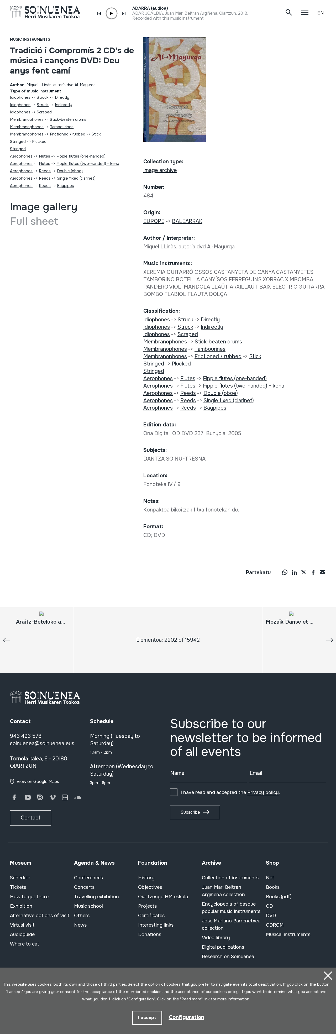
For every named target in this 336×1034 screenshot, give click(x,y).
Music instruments (30, 39)
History (146, 878)
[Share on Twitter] (303, 572)
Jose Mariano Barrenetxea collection (231, 924)
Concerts (84, 887)
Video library (216, 938)
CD (269, 906)
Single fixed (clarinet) (76, 178)
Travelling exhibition (96, 897)
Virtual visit (22, 925)
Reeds (45, 171)
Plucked (39, 141)
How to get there (29, 897)
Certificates (151, 915)
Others (82, 915)
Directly (62, 97)
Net (270, 878)
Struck (43, 97)
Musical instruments (288, 934)
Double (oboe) (70, 171)
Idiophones (20, 97)
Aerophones (21, 156)
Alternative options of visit (40, 915)
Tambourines (62, 126)
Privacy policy (263, 792)
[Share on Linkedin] (294, 572)
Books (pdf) (279, 897)
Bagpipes (65, 185)
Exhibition (21, 906)
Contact (30, 817)
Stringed (18, 141)
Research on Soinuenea (228, 956)
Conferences (88, 878)
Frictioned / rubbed (67, 134)
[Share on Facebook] (313, 572)
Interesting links (156, 925)
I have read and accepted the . (230, 792)
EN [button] (320, 13)
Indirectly (63, 104)
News (80, 925)
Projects (147, 906)
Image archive (160, 170)
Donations (149, 934)
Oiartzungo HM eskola (163, 897)
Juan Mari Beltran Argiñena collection (223, 890)
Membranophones (27, 119)
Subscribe (190, 812)
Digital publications (223, 947)
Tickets (18, 887)
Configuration (186, 1017)
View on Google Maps (38, 781)
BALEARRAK (187, 221)
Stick (96, 134)
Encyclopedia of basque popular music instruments (231, 907)
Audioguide (22, 934)
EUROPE (153, 221)
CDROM (275, 925)
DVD (271, 915)
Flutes (44, 156)
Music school (88, 906)
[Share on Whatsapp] (284, 572)
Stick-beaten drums (68, 119)
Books (273, 887)
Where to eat (24, 944)
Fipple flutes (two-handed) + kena (87, 163)
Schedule (20, 878)
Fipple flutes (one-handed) (81, 156)
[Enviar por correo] (322, 572)
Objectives (150, 887)
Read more (191, 999)
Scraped (44, 112)
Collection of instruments (230, 878)
